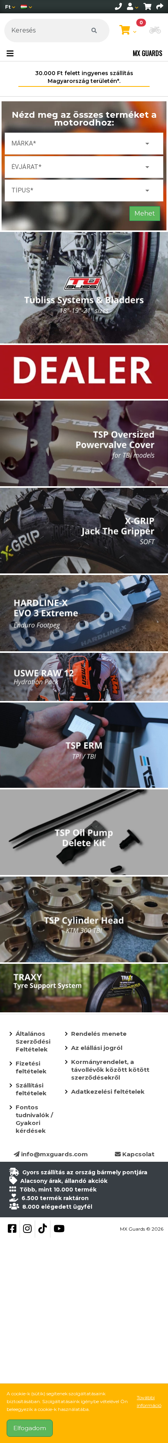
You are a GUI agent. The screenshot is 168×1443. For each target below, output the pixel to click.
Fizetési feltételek (31, 1067)
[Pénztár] (159, 6)
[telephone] (118, 6)
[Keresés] (94, 30)
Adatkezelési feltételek (108, 1091)
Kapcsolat (137, 1154)
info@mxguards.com (54, 1154)
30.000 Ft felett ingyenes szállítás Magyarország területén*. (84, 77)
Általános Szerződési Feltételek (33, 1041)
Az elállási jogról (96, 1047)
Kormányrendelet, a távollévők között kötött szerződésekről (110, 1069)
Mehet (144, 213)
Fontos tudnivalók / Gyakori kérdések (34, 1118)
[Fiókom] (132, 6)
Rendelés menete (99, 1033)
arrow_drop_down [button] (147, 143)
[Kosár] (147, 6)
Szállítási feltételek (31, 1089)
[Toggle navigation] (10, 53)
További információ (149, 1401)
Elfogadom (29, 1428)
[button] (155, 31)
